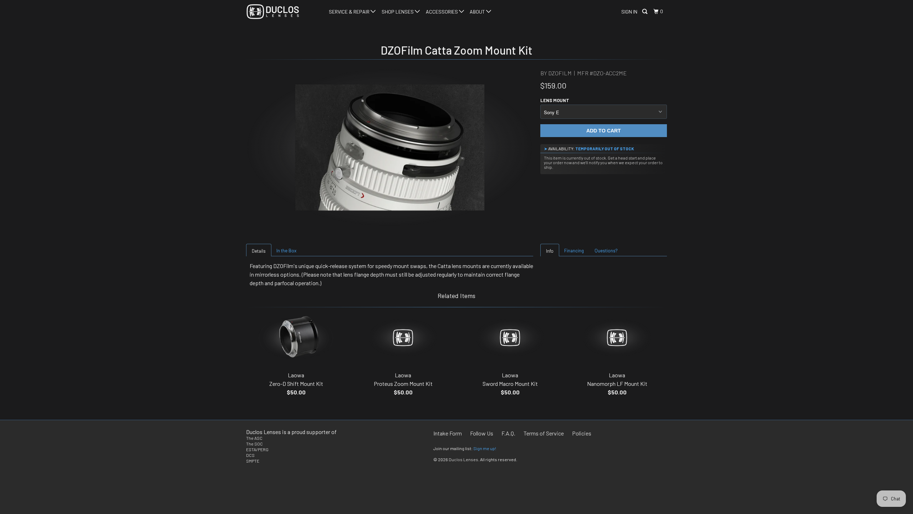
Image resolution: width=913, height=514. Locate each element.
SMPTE (252, 460)
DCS (250, 455)
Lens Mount (554, 100)
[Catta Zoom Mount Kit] (389, 147)
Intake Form (447, 433)
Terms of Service (544, 433)
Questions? (606, 250)
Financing (574, 250)
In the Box (286, 250)
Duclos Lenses (463, 459)
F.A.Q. (508, 433)
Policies (581, 433)
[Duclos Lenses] (282, 11)
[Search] (645, 11)
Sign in (629, 12)
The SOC (254, 443)
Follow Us (481, 433)
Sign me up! (484, 448)
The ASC (254, 437)
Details (259, 251)
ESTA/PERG (257, 449)
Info (550, 251)
